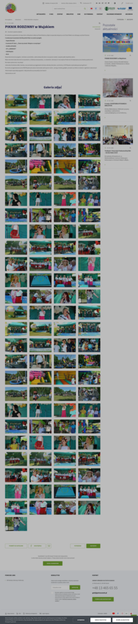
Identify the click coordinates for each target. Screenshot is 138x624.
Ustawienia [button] (80, 620)
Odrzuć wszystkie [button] (100, 620)
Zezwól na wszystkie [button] (122, 620)
